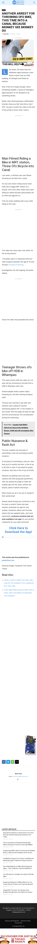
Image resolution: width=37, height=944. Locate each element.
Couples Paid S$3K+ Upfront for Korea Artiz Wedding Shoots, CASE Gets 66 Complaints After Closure (19, 851)
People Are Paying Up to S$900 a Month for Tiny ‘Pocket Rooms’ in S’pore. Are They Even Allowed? (18, 883)
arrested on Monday (16, 265)
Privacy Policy (18, 923)
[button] (3, 2)
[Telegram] (8, 762)
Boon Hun (6, 34)
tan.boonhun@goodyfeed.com (20, 776)
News (3, 10)
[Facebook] (4, 762)
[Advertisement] (18, 135)
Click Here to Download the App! (18, 530)
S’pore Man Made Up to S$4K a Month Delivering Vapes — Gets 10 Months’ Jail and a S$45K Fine (17, 867)
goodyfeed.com (8, 560)
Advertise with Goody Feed (12, 921)
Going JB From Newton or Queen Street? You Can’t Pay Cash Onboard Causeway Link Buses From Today (18, 835)
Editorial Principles (26, 921)
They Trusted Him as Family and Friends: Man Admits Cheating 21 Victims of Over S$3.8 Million (18, 843)
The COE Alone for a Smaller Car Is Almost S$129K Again (18, 875)
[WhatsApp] (12, 762)
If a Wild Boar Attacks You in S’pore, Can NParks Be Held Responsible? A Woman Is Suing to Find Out (18, 859)
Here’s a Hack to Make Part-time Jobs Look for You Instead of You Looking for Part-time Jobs (19, 583)
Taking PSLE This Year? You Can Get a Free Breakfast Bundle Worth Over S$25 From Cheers (17, 891)
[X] (17, 762)
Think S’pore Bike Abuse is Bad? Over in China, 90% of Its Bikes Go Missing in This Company (19, 593)
